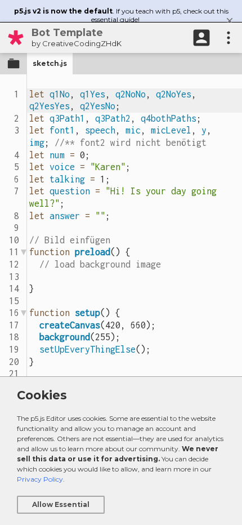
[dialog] (121, 450)
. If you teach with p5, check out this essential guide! (121, 15)
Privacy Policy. (41, 479)
